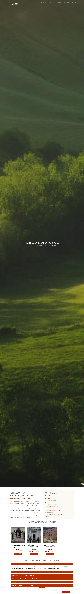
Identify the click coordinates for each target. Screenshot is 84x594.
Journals (74, 2)
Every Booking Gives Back (42, 246)
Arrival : (20, 590)
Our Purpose (43, 2)
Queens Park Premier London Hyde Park (50, 545)
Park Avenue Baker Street (18, 545)
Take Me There (18, 553)
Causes (59, 2)
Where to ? (4, 590)
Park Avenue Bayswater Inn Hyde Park (34, 545)
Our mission (66, 2)
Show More (42, 588)
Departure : (34, 590)
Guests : (46, 590)
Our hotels (51, 2)
